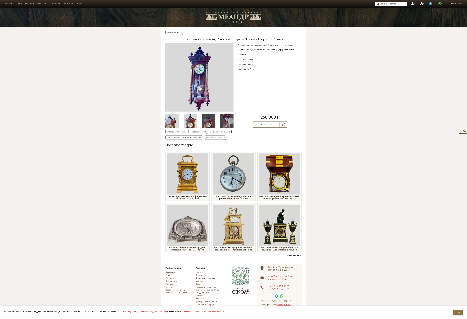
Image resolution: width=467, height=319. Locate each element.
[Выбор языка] (421, 4)
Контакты (169, 278)
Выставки (68, 4)
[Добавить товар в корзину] (283, 125)
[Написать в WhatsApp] (440, 4)
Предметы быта (203, 293)
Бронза (199, 275)
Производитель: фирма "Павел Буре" (184, 138)
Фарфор (199, 272)
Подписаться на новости (176, 293)
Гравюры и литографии (206, 301)
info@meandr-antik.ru (280, 276)
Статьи (80, 4)
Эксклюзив (42, 4)
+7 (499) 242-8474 (278, 285)
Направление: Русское (177, 132)
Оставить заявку (266, 124)
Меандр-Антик (284, 305)
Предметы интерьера (206, 287)
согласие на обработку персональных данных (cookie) (141, 312)
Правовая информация (176, 290)
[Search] (377, 3)
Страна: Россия (199, 132)
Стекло (199, 296)
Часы (198, 284)
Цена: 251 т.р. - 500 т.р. (220, 132)
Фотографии (171, 281)
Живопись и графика (205, 278)
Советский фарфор (205, 304)
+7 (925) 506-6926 (278, 289)
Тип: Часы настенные (215, 138)
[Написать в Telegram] (430, 4)
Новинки (55, 4)
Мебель (199, 281)
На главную (170, 272)
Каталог (29, 4)
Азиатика (200, 299)
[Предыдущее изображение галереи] (168, 121)
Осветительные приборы (207, 290)
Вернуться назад (174, 33)
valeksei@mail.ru (277, 279)
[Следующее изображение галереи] (231, 121)
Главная (8, 4)
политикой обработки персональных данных (205, 312)
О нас (18, 4)
